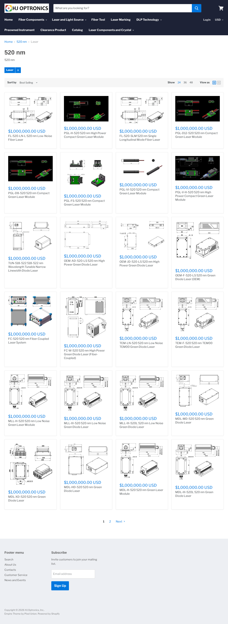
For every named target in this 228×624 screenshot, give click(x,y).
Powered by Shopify (49, 613)
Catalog (77, 30)
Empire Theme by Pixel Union (20, 613)
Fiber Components (32, 19)
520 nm (22, 41)
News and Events (15, 580)
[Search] (196, 8)
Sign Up (60, 585)
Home (8, 19)
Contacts (10, 569)
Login (207, 19)
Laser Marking (121, 19)
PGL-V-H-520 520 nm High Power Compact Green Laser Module (194, 196)
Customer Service (15, 575)
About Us (10, 564)
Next (119, 521)
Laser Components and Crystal (110, 30)
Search (8, 559)
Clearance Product (53, 30)
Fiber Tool (98, 19)
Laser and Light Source (68, 19)
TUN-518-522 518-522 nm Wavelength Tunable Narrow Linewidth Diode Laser (27, 266)
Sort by (11, 82)
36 (185, 82)
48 (191, 82)
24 (179, 82)
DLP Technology (147, 19)
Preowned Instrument (19, 30)
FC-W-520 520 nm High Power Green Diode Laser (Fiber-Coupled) (84, 354)
